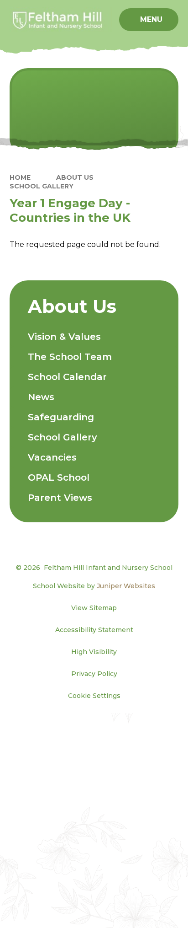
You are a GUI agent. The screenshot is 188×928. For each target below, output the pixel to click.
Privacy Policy (94, 674)
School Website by (94, 586)
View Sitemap (94, 608)
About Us (75, 177)
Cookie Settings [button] (94, 696)
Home (20, 177)
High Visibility (94, 652)
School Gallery (41, 186)
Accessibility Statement (94, 630)
